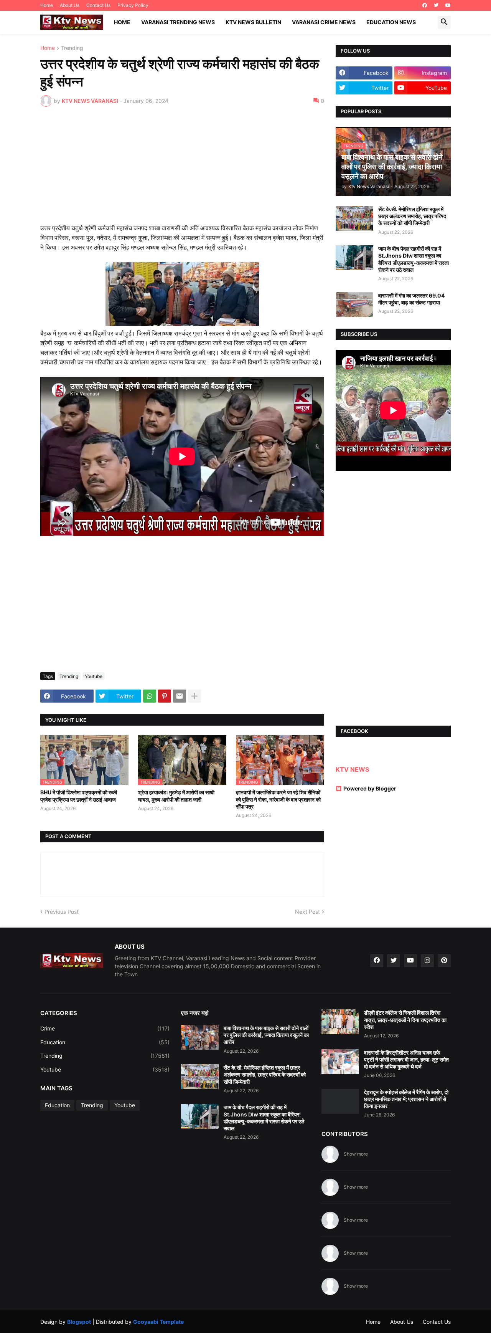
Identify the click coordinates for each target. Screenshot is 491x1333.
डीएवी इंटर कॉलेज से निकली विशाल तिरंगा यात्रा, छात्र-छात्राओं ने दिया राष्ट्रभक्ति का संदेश (405, 1019)
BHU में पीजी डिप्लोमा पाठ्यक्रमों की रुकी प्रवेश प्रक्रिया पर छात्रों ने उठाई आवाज (78, 795)
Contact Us (98, 5)
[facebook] (424, 5)
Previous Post (61, 911)
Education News (391, 22)
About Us (69, 5)
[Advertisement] (182, 170)
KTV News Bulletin (253, 22)
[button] (444, 22)
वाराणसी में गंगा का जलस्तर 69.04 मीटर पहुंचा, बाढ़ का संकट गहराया (411, 299)
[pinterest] (444, 960)
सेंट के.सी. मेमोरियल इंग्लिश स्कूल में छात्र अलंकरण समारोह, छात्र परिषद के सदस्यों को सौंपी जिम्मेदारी (412, 216)
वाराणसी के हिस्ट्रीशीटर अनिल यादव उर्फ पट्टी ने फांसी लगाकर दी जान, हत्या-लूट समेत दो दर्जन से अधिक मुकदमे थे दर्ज (406, 1059)
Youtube (93, 676)
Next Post (307, 911)
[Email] (179, 696)
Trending (72, 48)
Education (105, 1042)
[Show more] (194, 696)
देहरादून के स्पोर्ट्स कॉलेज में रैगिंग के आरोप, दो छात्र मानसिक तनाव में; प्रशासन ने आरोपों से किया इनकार (406, 1099)
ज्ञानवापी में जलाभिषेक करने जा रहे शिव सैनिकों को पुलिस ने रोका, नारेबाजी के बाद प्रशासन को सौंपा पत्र (278, 799)
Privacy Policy (132, 5)
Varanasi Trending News (178, 22)
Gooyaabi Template (158, 1321)
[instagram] (427, 960)
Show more (356, 1154)
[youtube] (448, 5)
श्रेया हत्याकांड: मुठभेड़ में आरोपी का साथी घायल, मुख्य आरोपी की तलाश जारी (176, 795)
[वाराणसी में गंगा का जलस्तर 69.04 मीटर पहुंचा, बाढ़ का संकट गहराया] (354, 304)
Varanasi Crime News (324, 22)
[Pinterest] (164, 696)
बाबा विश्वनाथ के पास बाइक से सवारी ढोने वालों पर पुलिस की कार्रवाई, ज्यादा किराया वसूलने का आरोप (266, 1035)
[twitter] (436, 5)
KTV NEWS (352, 769)
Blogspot (79, 1321)
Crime (105, 1028)
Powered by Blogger (369, 788)
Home (46, 5)
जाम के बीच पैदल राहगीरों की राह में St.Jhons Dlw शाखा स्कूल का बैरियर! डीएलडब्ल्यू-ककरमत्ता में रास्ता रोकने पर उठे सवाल (413, 259)
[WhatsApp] (149, 696)
